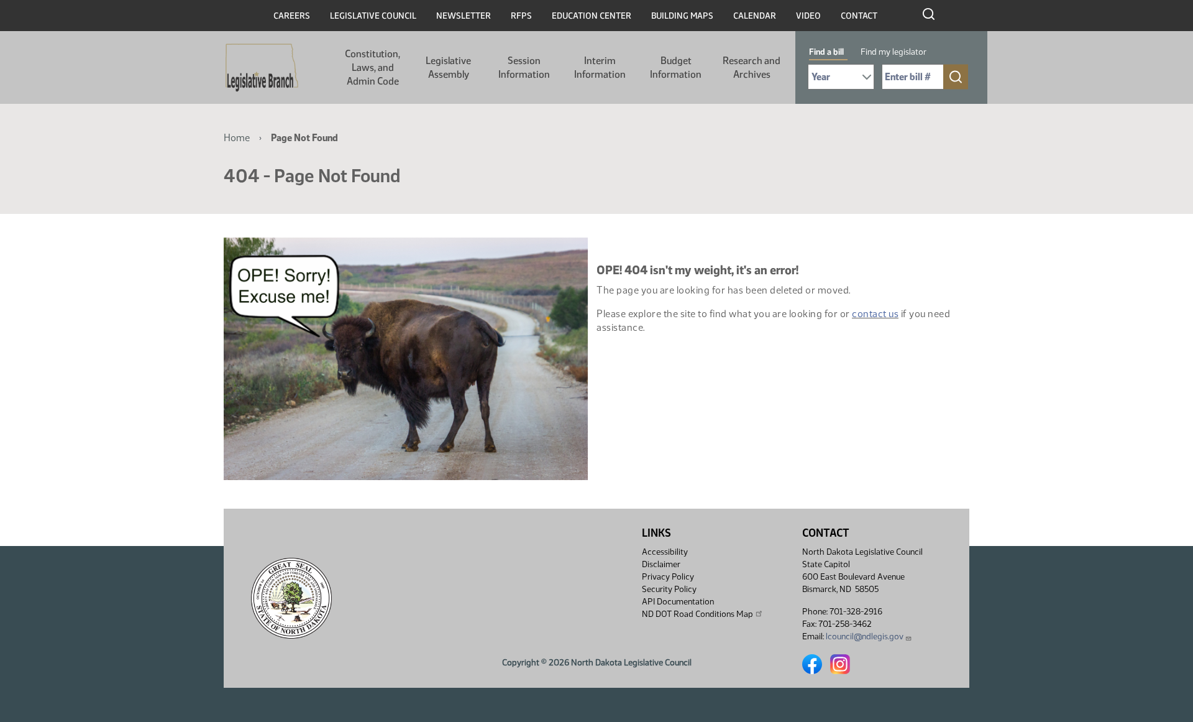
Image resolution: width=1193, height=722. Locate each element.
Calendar (754, 16)
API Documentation (678, 601)
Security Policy (669, 589)
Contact (859, 16)
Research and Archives (751, 67)
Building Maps (682, 16)
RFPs (521, 16)
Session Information (524, 67)
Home (237, 138)
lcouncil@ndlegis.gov (864, 636)
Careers (291, 16)
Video (808, 16)
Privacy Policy (668, 577)
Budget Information (676, 67)
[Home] (262, 68)
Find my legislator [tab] (893, 52)
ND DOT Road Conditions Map (697, 614)
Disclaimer (661, 564)
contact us (875, 314)
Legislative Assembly (448, 67)
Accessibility (665, 552)
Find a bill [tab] (826, 52)
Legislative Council (373, 16)
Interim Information (600, 67)
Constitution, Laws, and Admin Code (372, 67)
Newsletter (463, 16)
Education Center (591, 16)
